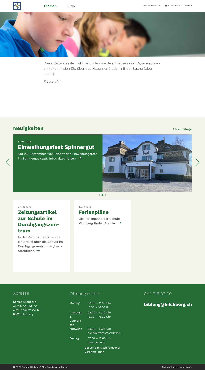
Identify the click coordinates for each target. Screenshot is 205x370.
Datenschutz (169, 367)
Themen (50, 6)
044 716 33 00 (158, 293)
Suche (71, 6)
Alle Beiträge (183, 129)
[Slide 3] (106, 194)
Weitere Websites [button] (151, 6)
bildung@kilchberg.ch (168, 304)
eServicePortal (173, 6)
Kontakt (188, 6)
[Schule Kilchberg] (26, 6)
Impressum (186, 367)
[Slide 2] (102, 194)
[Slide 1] (99, 194)
